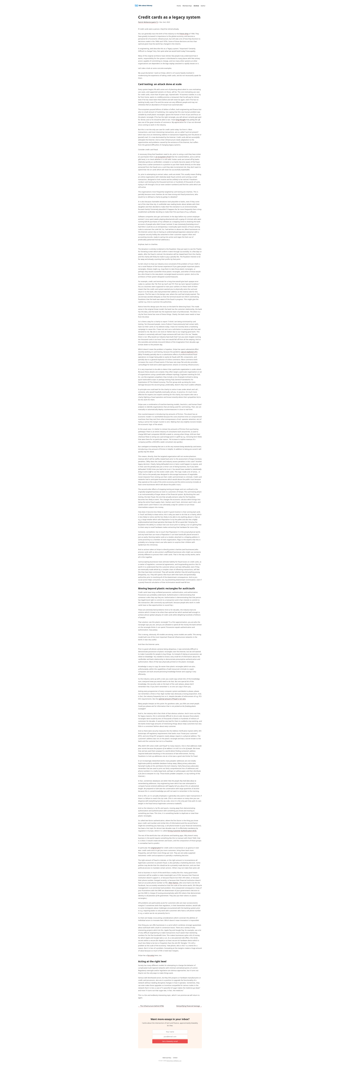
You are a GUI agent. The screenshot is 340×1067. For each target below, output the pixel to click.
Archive (196, 6)
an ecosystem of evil (163, 157)
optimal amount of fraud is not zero (172, 699)
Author (203, 6)
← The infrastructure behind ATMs (151, 1006)
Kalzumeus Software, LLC (174, 1061)
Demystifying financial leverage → (189, 1006)
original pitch (156, 848)
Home (179, 6)
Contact (175, 1057)
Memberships (187, 6)
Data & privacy (167, 1057)
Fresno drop (184, 34)
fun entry (150, 955)
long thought (181, 120)
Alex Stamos (173, 883)
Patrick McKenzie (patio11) (148, 22)
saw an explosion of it (189, 352)
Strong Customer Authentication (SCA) (182, 831)
